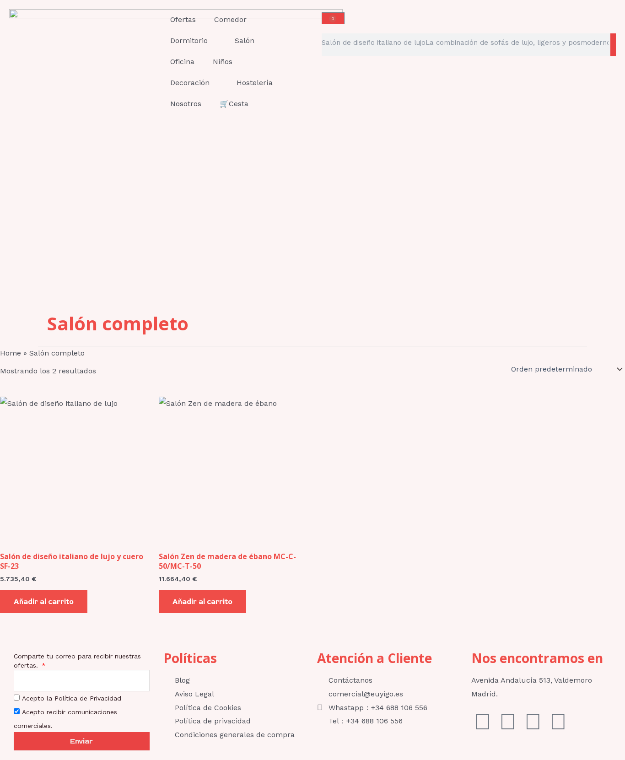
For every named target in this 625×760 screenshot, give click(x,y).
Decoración (190, 82)
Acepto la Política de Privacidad (71, 698)
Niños (222, 61)
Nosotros (185, 103)
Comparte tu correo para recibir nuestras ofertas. (77, 660)
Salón (244, 40)
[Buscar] (613, 44)
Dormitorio (189, 40)
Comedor (230, 19)
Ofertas (183, 19)
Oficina (182, 61)
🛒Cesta (234, 103)
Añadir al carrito (44, 601)
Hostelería (255, 82)
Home (10, 353)
